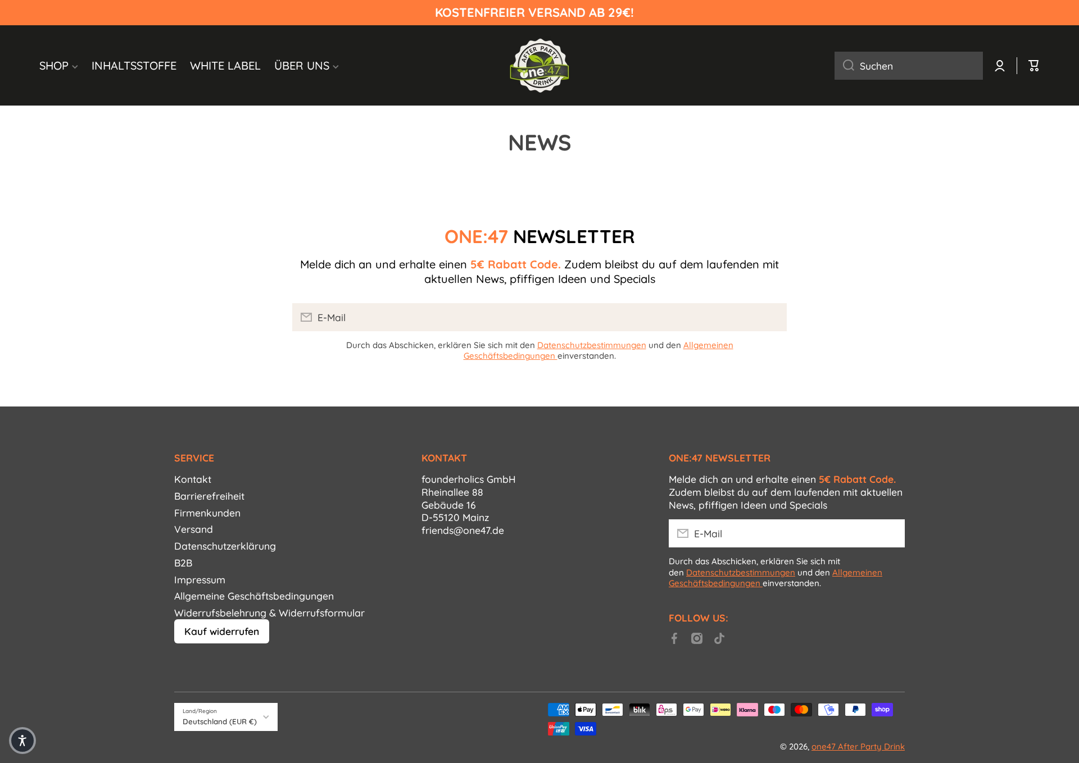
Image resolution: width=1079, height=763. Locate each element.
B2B (183, 562)
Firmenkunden (207, 512)
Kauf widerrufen (221, 631)
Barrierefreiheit (209, 496)
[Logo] (539, 65)
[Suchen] (844, 66)
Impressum (199, 579)
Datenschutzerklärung (225, 546)
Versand (193, 529)
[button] (22, 740)
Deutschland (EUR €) (220, 721)
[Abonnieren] (773, 317)
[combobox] (909, 66)
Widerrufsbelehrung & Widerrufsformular (269, 612)
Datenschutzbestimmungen (591, 345)
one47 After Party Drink (858, 746)
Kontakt (192, 479)
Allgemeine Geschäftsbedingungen (254, 596)
